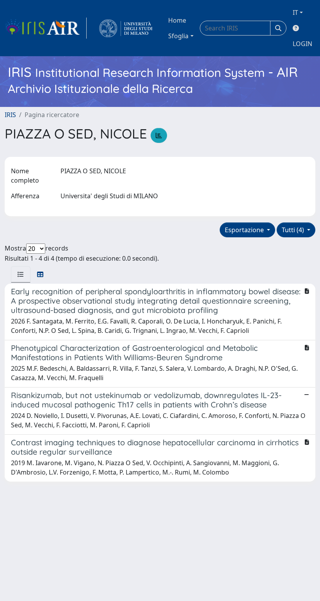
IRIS (10, 114)
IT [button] (295, 12)
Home (177, 20)
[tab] (20, 274)
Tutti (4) (294, 230)
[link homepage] (46, 28)
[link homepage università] (126, 28)
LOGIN (302, 43)
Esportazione (245, 230)
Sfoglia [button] (178, 36)
